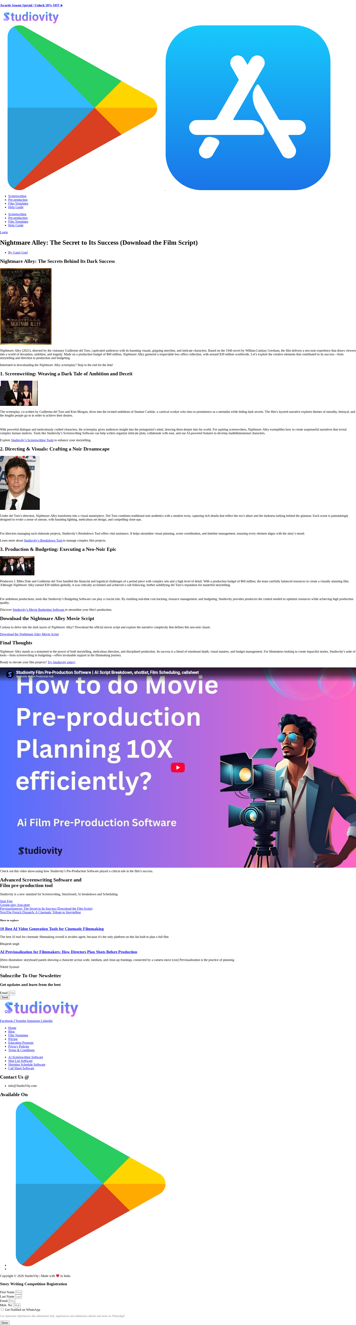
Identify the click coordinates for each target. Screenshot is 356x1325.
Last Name (7, 1296)
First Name (7, 1292)
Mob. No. (7, 1305)
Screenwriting (17, 196)
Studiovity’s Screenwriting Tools (32, 440)
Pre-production (18, 199)
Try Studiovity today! (61, 662)
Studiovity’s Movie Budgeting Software (39, 609)
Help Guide (15, 207)
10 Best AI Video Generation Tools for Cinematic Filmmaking (52, 929)
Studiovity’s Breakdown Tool (43, 540)
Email (4, 993)
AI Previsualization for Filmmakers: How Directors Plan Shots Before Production (68, 952)
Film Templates (18, 203)
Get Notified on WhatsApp (22, 1309)
